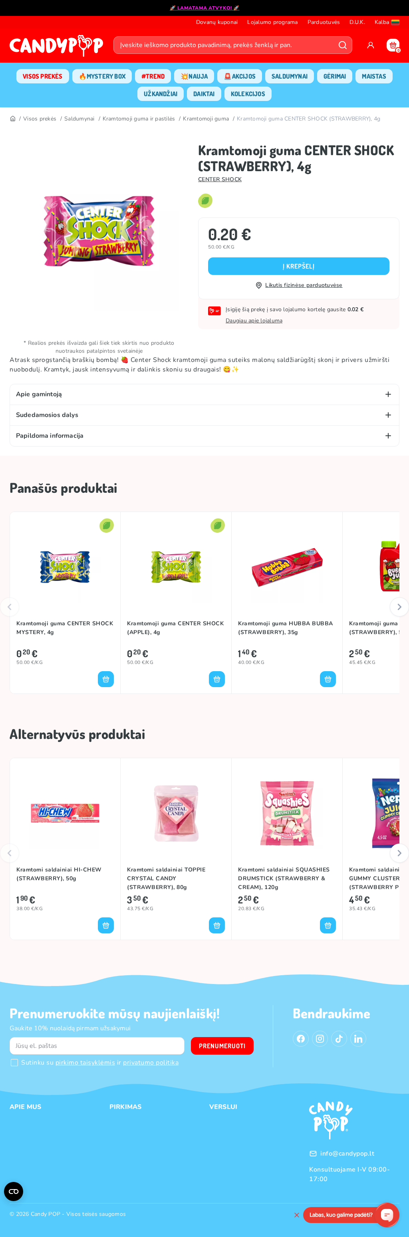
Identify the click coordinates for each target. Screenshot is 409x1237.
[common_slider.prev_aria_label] (9, 607)
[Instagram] (320, 1039)
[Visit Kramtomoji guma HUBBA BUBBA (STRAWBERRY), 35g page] (287, 567)
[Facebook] (301, 1039)
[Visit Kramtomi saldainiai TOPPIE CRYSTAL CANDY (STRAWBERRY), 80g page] (176, 813)
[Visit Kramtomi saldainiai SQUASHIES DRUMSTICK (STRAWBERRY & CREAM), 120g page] (287, 813)
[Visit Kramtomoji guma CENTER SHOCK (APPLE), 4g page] (176, 567)
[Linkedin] (358, 1039)
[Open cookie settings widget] (13, 1191)
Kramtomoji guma (206, 119)
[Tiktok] (339, 1039)
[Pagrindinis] (12, 119)
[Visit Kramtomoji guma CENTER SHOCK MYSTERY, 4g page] (65, 567)
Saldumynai (79, 119)
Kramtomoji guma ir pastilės (139, 119)
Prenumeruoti (222, 1046)
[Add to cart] (106, 679)
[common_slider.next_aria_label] (399, 607)
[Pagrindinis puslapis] (58, 48)
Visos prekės (39, 119)
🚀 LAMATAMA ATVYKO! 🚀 (205, 8)
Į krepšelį (299, 266)
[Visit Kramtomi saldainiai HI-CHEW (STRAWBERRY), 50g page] (65, 813)
